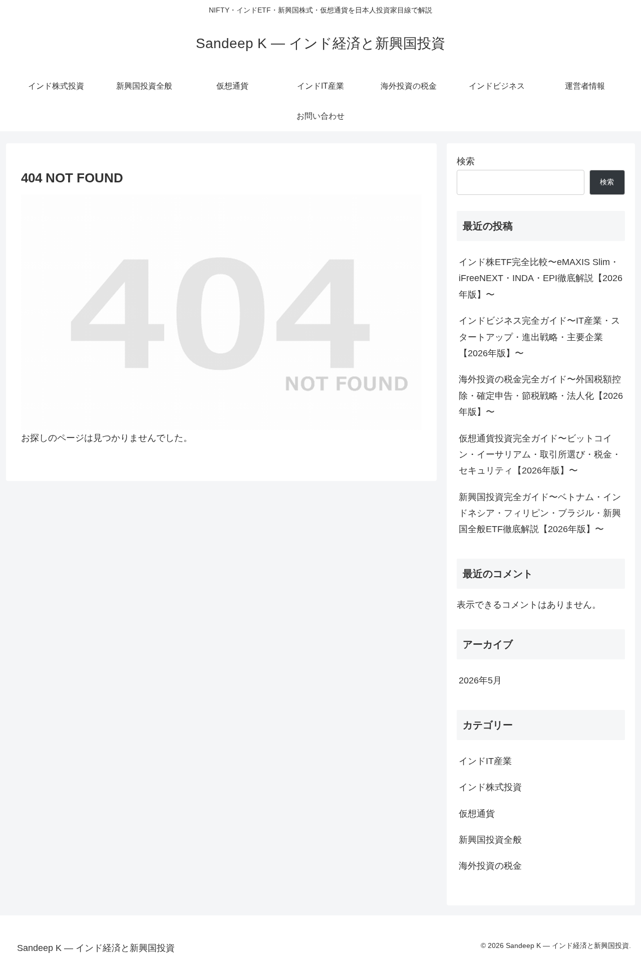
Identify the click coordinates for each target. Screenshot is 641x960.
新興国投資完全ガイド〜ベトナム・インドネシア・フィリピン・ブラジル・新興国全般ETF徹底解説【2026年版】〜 (540, 513)
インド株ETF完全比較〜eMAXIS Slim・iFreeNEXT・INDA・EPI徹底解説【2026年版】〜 (540, 278)
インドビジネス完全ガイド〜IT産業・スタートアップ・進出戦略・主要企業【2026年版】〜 (539, 337)
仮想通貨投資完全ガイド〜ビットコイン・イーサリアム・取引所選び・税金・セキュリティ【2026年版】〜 (540, 454)
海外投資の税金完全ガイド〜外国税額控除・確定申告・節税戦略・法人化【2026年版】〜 (541, 395)
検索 (466, 161)
